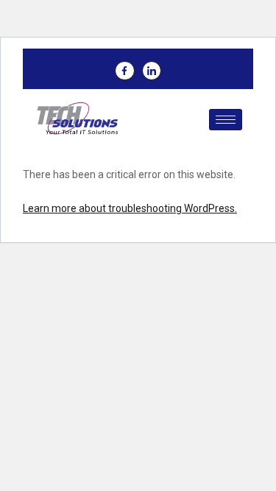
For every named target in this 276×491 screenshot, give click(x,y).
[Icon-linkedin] (151, 70)
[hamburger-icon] (225, 119)
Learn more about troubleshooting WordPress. (130, 208)
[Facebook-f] (124, 70)
